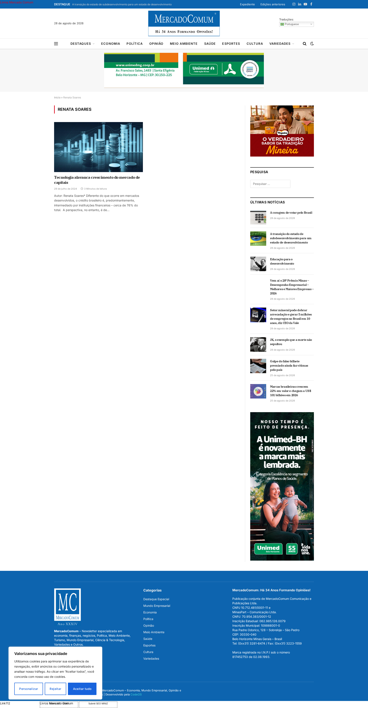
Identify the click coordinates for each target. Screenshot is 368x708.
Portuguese (291, 24)
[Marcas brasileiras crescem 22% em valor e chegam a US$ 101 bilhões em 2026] (258, 391)
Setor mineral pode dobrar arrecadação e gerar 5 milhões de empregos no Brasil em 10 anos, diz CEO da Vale (291, 316)
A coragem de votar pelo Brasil (291, 212)
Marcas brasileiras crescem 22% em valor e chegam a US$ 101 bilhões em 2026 (290, 391)
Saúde (210, 43)
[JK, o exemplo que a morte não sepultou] (258, 344)
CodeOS (136, 694)
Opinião (156, 43)
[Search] (304, 44)
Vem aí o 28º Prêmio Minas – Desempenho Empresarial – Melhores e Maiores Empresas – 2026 (292, 287)
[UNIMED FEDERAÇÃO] (184, 70)
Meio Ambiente (184, 43)
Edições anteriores (272, 4)
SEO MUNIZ (19, 703)
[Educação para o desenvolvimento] (258, 264)
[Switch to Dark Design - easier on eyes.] (311, 44)
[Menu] (56, 44)
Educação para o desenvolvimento (282, 261)
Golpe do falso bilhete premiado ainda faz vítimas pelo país (289, 365)
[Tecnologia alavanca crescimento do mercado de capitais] (98, 147)
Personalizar (28, 689)
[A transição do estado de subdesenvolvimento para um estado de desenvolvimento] (258, 238)
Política (134, 43)
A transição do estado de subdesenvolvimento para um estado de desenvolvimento (122, 4)
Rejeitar (55, 689)
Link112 (5, 703)
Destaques (80, 43)
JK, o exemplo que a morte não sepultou (291, 342)
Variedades (280, 43)
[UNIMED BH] (282, 559)
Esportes (231, 43)
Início (57, 97)
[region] (55, 673)
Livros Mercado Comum (16, 2)
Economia (110, 43)
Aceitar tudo (82, 689)
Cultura (255, 43)
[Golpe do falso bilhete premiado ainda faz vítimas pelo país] (258, 366)
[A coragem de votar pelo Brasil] (258, 217)
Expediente (247, 4)
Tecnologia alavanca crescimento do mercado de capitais (97, 180)
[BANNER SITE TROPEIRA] (282, 155)
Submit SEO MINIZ (98, 703)
